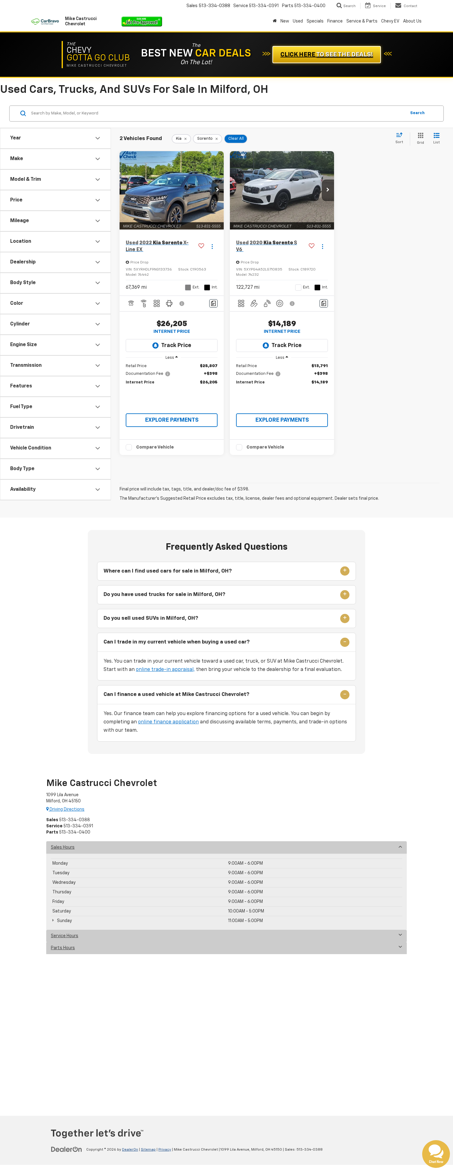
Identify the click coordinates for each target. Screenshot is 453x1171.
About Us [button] (412, 21)
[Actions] (212, 246)
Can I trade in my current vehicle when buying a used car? (177, 642)
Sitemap (148, 1150)
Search (417, 113)
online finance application (168, 722)
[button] (217, 190)
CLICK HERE (326, 55)
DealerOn (130, 1150)
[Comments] (213, 303)
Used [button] (298, 21)
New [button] (284, 21)
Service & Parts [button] (361, 21)
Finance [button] (335, 21)
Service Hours (64, 936)
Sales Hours (63, 847)
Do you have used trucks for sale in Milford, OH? (164, 594)
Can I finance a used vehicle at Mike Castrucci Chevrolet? (176, 694)
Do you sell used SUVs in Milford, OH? (151, 618)
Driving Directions (66, 809)
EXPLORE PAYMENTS (171, 420)
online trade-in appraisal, (165, 669)
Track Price (176, 345)
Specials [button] (315, 21)
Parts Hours (63, 948)
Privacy (164, 1150)
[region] (172, 374)
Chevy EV (390, 21)
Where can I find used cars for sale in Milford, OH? (168, 571)
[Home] (275, 21)
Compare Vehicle (155, 447)
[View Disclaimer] (182, 303)
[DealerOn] (66, 1149)
